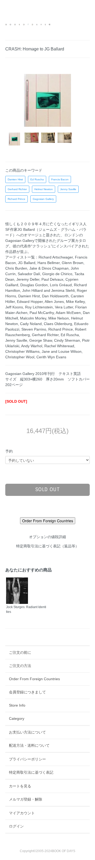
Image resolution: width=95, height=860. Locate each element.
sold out (47, 489)
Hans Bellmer (48, 263)
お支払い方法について (27, 732)
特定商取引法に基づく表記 (31, 772)
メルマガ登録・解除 (25, 799)
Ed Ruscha (37, 179)
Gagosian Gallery (43, 199)
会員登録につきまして (27, 692)
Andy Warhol (31, 346)
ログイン (16, 826)
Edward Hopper (30, 301)
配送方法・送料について (29, 745)
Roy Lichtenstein (39, 307)
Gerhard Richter (17, 189)
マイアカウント (22, 813)
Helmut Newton (43, 189)
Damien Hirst (15, 179)
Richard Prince (16, 199)
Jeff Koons (14, 307)
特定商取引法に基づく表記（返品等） (47, 546)
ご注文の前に (20, 652)
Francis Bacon (60, 179)
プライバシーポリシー (27, 759)
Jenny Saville (68, 189)
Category (16, 718)
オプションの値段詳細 (47, 537)
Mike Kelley (75, 301)
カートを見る (20, 786)
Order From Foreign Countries (34, 679)
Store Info (17, 705)
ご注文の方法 (20, 666)
